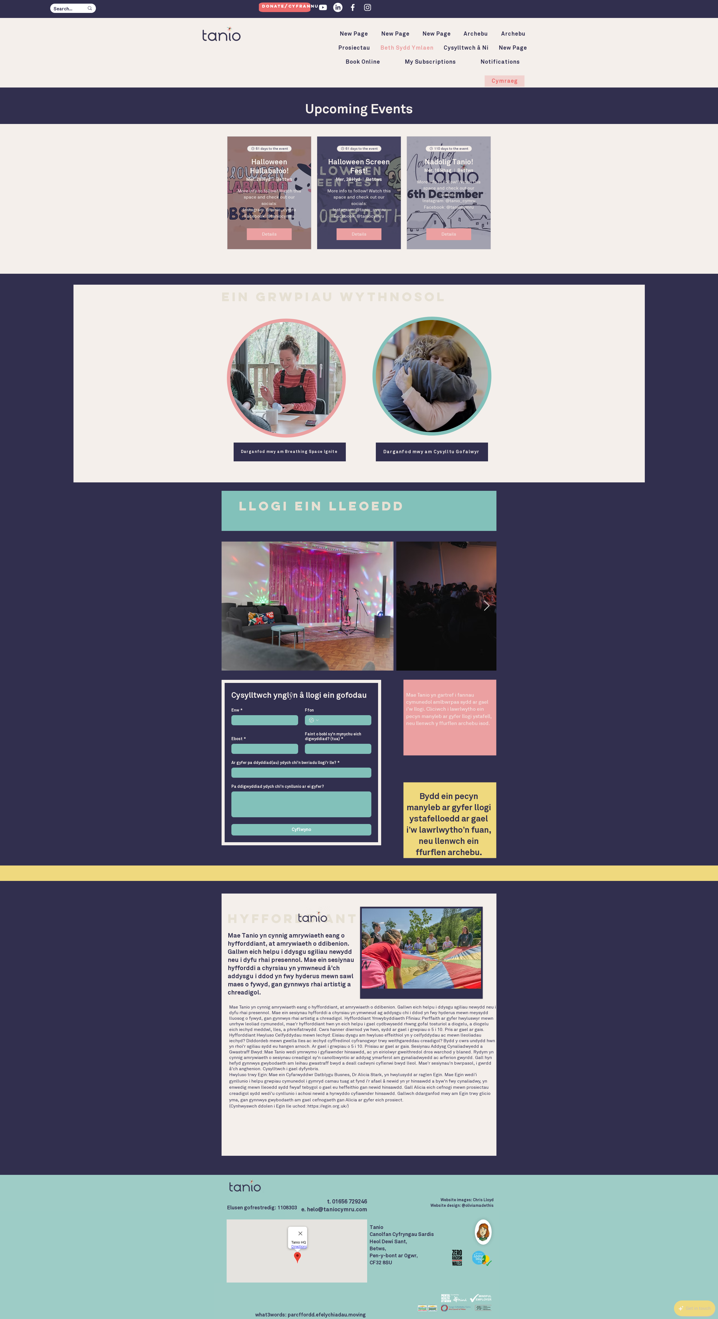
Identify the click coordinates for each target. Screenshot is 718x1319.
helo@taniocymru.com (337, 1209)
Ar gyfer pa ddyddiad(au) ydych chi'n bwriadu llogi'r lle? (285, 763)
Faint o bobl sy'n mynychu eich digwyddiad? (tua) (333, 736)
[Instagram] (367, 7)
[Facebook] (352, 7)
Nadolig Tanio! (449, 162)
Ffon (309, 710)
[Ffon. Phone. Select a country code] (313, 720)
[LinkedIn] (337, 7)
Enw (237, 710)
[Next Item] (487, 605)
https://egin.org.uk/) (328, 1106)
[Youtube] (323, 7)
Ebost (238, 739)
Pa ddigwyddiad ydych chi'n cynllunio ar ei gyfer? (277, 787)
